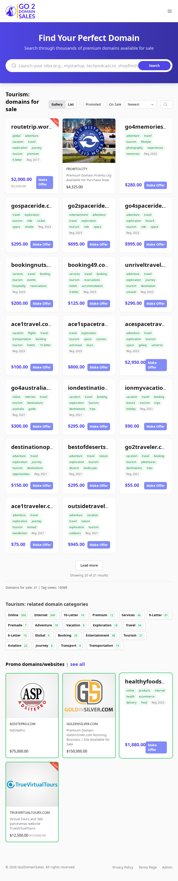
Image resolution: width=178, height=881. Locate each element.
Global (42, 635)
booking (45, 274)
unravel (131, 292)
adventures (148, 462)
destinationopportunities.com (52, 447)
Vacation (75, 625)
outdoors (75, 533)
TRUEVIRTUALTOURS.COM (30, 812)
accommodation (92, 286)
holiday (131, 409)
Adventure (46, 625)
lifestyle (146, 142)
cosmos (101, 339)
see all (77, 664)
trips (92, 409)
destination (148, 286)
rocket (41, 221)
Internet (44, 615)
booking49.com (89, 264)
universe (157, 345)
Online (17, 615)
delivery (131, 702)
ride (29, 221)
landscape (90, 468)
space (16, 227)
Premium (102, 615)
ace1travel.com (32, 324)
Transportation (104, 645)
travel (31, 142)
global (16, 136)
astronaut (75, 345)
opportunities (21, 474)
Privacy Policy (122, 867)
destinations (35, 403)
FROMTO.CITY (76, 169)
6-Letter (17, 635)
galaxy (143, 345)
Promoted (93, 104)
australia (18, 409)
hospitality (19, 286)
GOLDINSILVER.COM (82, 724)
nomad (31, 527)
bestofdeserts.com (93, 447)
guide (32, 409)
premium (33, 154)
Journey (44, 645)
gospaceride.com (34, 205)
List (71, 104)
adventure (31, 136)
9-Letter (158, 615)
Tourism (133, 635)
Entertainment (100, 635)
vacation (18, 142)
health (130, 696)
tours (89, 345)
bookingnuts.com (35, 264)
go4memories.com (151, 126)
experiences (155, 148)
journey (36, 148)
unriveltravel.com (150, 264)
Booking (67, 635)
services (18, 274)
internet (30, 397)
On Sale (115, 104)
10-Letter (74, 615)
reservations (38, 286)
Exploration (105, 625)
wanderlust (20, 533)
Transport (71, 645)
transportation (22, 339)
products (144, 690)
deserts (74, 468)
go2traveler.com (147, 447)
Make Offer (42, 181)
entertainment (78, 215)
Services (131, 615)
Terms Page (148, 867)
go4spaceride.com (150, 205)
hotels (73, 286)
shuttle (29, 227)
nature (103, 456)
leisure (150, 221)
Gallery (57, 104)
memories (133, 154)
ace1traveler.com (35, 506)
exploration (20, 148)
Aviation (17, 645)
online (16, 397)
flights (32, 333)
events (31, 280)
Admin (167, 867)
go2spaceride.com (93, 205)
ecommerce (147, 696)
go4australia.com (35, 387)
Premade (17, 625)
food (144, 702)
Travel (133, 625)
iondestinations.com (96, 387)
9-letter (17, 160)
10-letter (45, 345)
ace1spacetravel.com (97, 324)
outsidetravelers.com (97, 506)
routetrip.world (32, 126)
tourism (17, 154)
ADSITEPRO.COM (22, 724)
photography (134, 148)
